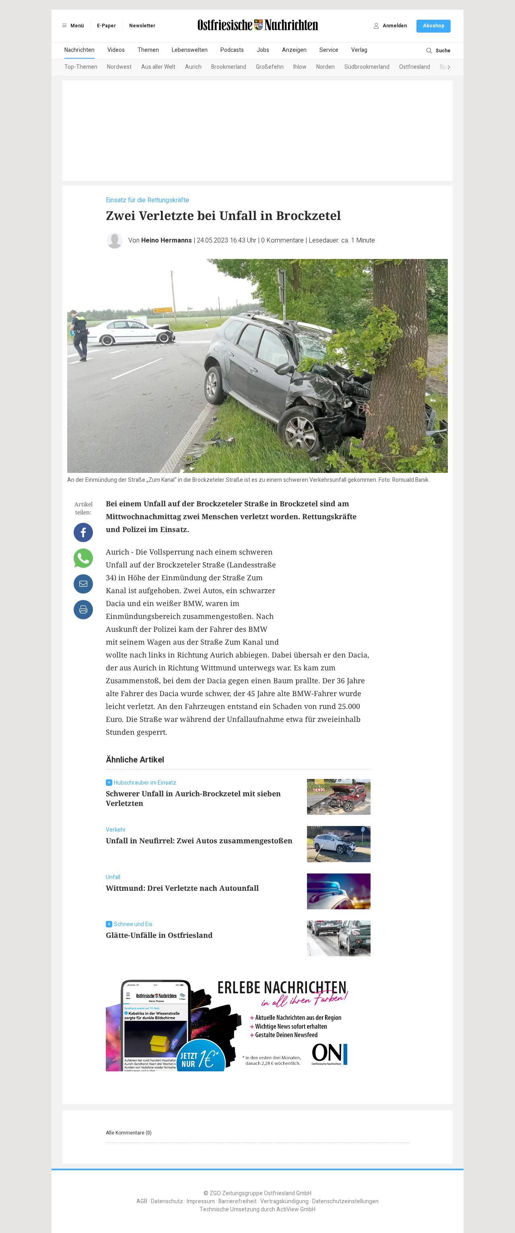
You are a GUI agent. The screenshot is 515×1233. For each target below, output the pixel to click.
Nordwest (119, 67)
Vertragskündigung (284, 1201)
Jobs (263, 50)
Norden (325, 67)
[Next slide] (441, 68)
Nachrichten (79, 50)
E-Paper (106, 26)
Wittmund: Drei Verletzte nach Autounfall (182, 888)
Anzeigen (294, 50)
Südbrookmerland (366, 67)
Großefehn (270, 67)
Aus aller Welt (158, 67)
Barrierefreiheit (237, 1201)
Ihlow (300, 67)
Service (328, 50)
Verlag (359, 50)
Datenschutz (167, 1201)
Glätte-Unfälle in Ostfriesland (159, 935)
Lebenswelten (190, 50)
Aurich (193, 67)
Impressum (201, 1201)
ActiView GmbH (295, 1209)
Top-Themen (80, 67)
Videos (116, 50)
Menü (76, 25)
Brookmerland (228, 67)
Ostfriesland (414, 67)
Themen (148, 50)
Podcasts (232, 50)
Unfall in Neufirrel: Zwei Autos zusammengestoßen (199, 840)
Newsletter (142, 26)
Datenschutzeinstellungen (345, 1201)
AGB (141, 1201)
